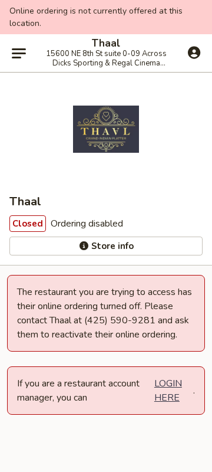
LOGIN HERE (168, 390)
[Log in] (194, 52)
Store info (111, 246)
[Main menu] (19, 53)
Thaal (106, 44)
